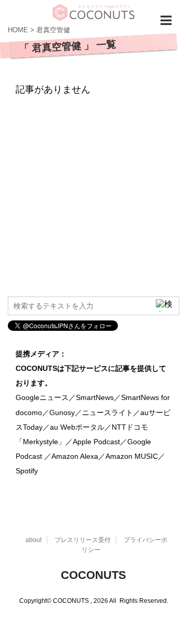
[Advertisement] (93, 192)
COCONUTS (93, 575)
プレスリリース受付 (83, 540)
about (33, 540)
